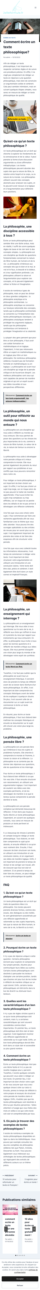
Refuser (20, 1285)
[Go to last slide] (6, 1229)
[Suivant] (34, 1229)
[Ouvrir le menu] (35, 7)
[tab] (15, 1255)
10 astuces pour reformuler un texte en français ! (10, 1180)
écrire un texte (9, 38)
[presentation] (10, 1210)
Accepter (20, 1279)
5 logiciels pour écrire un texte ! (30, 1179)
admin (8, 57)
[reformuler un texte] (20, 133)
